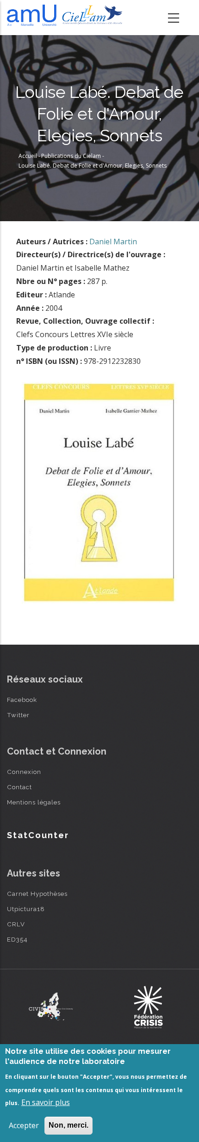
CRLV (16, 924)
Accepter (24, 1125)
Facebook (22, 699)
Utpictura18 (26, 908)
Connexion (24, 771)
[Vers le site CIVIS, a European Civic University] (51, 1006)
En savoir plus (45, 1102)
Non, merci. (68, 1125)
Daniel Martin (113, 241)
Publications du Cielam (71, 156)
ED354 (17, 939)
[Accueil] (66, 15)
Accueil (28, 156)
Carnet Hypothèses (37, 893)
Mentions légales (34, 802)
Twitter (18, 715)
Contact (19, 787)
